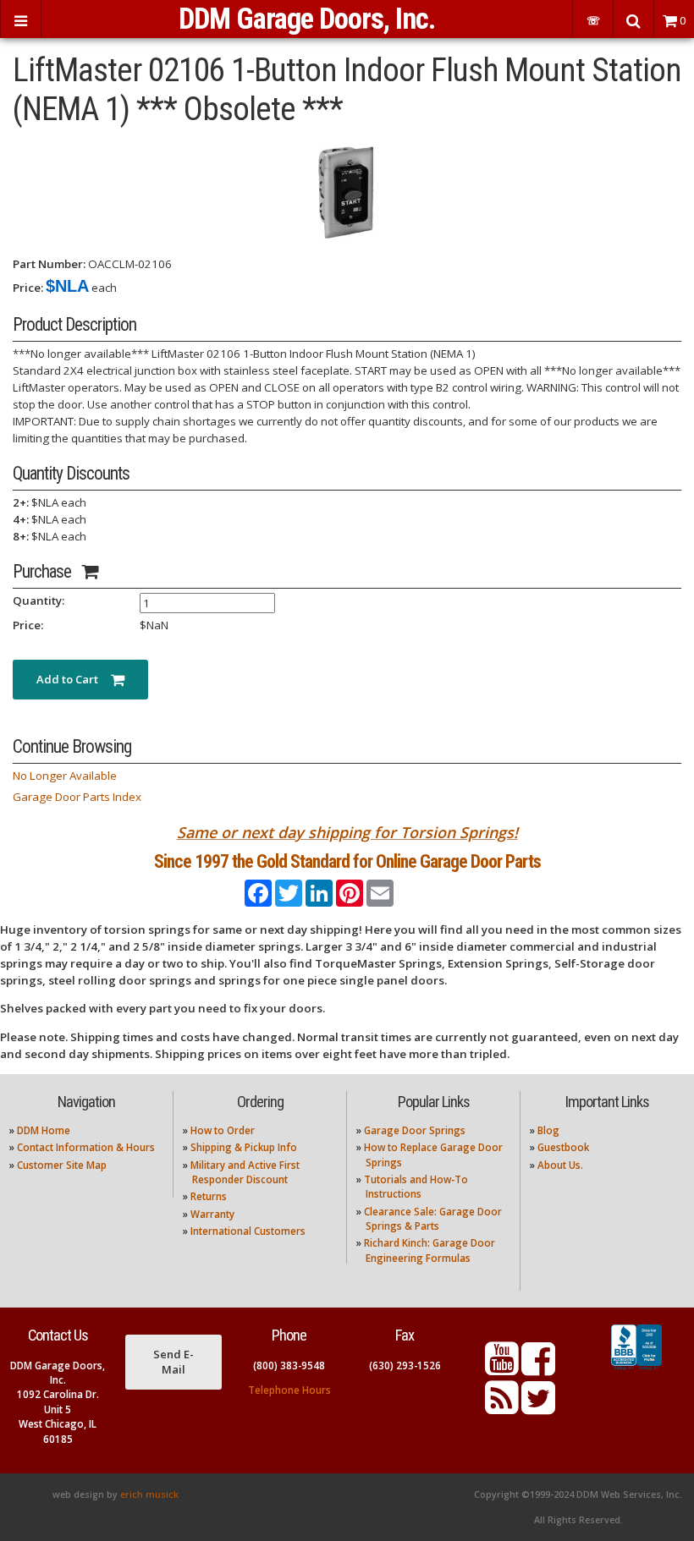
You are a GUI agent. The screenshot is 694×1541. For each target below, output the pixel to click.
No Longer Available (65, 775)
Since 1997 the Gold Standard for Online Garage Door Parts (347, 861)
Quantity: (38, 600)
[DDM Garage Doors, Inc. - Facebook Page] (538, 1369)
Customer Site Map (62, 1165)
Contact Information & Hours (86, 1147)
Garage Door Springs (414, 1130)
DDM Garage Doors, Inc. (307, 19)
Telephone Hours (289, 1390)
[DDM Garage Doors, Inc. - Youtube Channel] (502, 1369)
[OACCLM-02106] (347, 191)
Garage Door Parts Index (77, 796)
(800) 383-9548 (289, 1365)
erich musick (149, 1494)
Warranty (212, 1214)
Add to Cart (73, 679)
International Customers (248, 1231)
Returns (208, 1196)
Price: (28, 287)
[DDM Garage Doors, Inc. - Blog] (502, 1407)
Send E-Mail (173, 1361)
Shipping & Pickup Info (243, 1147)
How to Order (222, 1130)
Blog (548, 1130)
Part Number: (49, 263)
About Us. (560, 1165)
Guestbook (563, 1147)
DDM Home (43, 1130)
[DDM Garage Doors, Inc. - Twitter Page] (538, 1407)
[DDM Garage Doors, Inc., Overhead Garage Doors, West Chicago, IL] (636, 1370)
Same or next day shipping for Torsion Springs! (347, 832)
